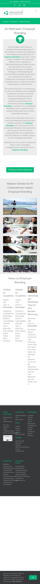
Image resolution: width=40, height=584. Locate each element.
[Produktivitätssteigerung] (20, 237)
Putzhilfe (6, 474)
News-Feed (19, 419)
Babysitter (6, 464)
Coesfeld (30, 415)
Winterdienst (7, 484)
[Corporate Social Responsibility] (20, 256)
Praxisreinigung (20, 472)
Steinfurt (30, 435)
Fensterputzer (7, 466)
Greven (30, 419)
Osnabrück (31, 431)
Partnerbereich (20, 434)
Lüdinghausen (32, 425)
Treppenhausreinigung (10, 480)
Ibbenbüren (31, 423)
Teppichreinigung (8, 478)
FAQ (16, 417)
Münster (30, 427)
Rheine (30, 433)
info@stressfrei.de (25, 1)
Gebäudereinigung (9, 468)
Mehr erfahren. (17, 581)
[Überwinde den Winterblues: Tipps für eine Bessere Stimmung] (32, 289)
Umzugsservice (8, 482)
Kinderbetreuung (8, 472)
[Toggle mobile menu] (36, 11)
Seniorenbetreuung (9, 476)
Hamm (30, 421)
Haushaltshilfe (7, 470)
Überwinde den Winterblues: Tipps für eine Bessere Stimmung (34, 305)
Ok (33, 577)
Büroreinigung (20, 466)
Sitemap (18, 445)
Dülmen (30, 417)
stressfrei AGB (19, 441)
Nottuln (30, 429)
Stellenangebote (20, 415)
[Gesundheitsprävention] (20, 199)
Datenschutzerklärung (22, 447)
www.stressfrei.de (12, 433)
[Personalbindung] (20, 218)
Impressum (18, 443)
